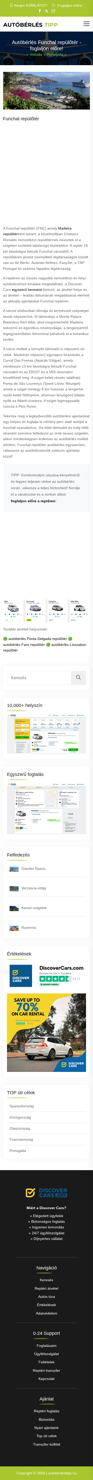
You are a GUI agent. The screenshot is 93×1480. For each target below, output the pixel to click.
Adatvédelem (46, 1313)
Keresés (46, 1280)
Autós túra (46, 1297)
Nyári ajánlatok (46, 1428)
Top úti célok (46, 1436)
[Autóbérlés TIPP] (30, 24)
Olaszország (20, 1128)
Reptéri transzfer (46, 1370)
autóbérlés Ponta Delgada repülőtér (38, 639)
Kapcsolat (46, 1379)
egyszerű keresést (27, 290)
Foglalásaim (47, 1346)
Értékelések (46, 1305)
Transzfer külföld (46, 1444)
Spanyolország (22, 1106)
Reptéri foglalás (46, 1411)
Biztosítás (47, 1419)
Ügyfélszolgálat (46, 1354)
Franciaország (21, 1139)
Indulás (36, 54)
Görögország (20, 1117)
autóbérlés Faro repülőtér (24, 645)
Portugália (55, 54)
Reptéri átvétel (46, 1288)
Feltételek (46, 1362)
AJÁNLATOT (36, 5)
